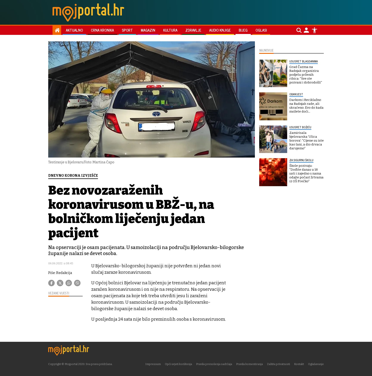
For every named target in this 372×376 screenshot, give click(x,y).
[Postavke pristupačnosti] (314, 30)
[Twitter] (60, 283)
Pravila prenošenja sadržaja (214, 364)
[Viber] (77, 283)
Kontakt (299, 364)
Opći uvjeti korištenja (178, 364)
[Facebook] (51, 283)
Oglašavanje (316, 364)
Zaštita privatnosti (278, 364)
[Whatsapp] (68, 283)
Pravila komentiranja (249, 364)
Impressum (153, 364)
